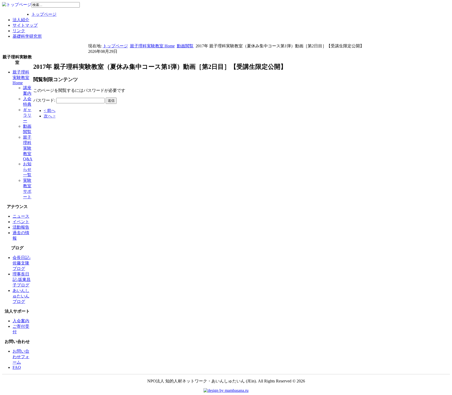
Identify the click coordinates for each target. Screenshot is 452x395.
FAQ (17, 367)
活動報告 (21, 227)
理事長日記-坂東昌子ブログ (22, 279)
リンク (19, 31)
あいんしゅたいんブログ (21, 296)
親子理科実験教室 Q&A (27, 148)
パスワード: (44, 100)
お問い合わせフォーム (21, 356)
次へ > (49, 116)
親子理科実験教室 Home (152, 46)
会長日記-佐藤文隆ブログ (22, 263)
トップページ (43, 14)
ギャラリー (27, 115)
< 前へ (49, 110)
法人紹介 (21, 20)
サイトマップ (25, 25)
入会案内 (21, 321)
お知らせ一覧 (27, 169)
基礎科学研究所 (27, 36)
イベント (21, 221)
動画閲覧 (185, 46)
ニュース (21, 216)
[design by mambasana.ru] (226, 390)
